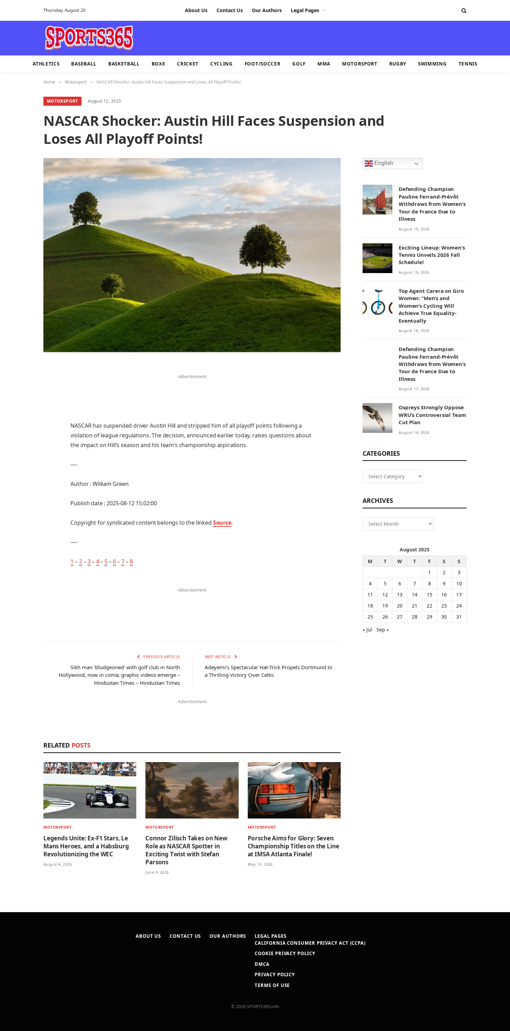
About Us (196, 10)
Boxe (158, 64)
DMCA (262, 964)
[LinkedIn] (19, 422)
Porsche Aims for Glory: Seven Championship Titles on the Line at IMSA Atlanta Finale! (293, 846)
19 (385, 605)
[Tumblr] (19, 475)
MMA (323, 64)
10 (459, 583)
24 (459, 605)
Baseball (83, 64)
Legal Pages (305, 10)
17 (459, 594)
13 (399, 594)
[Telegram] (19, 528)
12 (385, 594)
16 (444, 594)
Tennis (468, 64)
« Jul (367, 629)
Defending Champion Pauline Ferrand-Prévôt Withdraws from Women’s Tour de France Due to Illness (432, 203)
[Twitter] (19, 404)
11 (370, 594)
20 (399, 605)
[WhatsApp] (19, 545)
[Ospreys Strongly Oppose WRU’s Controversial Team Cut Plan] (377, 418)
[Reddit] (19, 492)
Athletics (46, 64)
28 (414, 616)
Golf (299, 64)
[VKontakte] (19, 510)
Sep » (382, 629)
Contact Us (229, 10)
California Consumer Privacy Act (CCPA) (310, 943)
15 (429, 594)
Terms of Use (272, 985)
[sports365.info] (89, 38)
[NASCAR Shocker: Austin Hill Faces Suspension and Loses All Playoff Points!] (192, 255)
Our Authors (267, 10)
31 (459, 616)
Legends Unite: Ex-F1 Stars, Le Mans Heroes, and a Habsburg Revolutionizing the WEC (86, 846)
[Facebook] (19, 386)
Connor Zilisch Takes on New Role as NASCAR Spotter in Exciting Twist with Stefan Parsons (186, 850)
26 (385, 616)
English (383, 163)
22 (429, 605)
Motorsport (359, 64)
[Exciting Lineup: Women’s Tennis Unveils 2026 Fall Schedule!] (377, 258)
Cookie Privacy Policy (285, 953)
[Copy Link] (19, 563)
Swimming (432, 64)
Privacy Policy (275, 974)
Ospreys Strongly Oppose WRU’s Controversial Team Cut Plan (432, 415)
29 (429, 616)
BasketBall (124, 64)
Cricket (187, 64)
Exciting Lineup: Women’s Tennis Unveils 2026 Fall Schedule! (432, 255)
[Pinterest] (19, 439)
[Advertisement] (295, 37)
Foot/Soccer (262, 64)
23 (444, 605)
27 (399, 616)
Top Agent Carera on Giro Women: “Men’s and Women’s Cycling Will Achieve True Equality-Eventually (431, 305)
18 (370, 605)
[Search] (463, 10)
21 (414, 605)
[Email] (19, 457)
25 (370, 616)
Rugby (397, 64)
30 (444, 616)
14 (414, 594)
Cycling (221, 64)
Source (222, 522)
